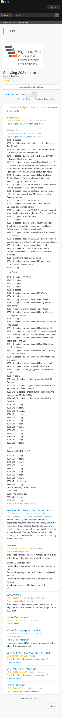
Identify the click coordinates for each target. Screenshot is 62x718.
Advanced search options (31, 86)
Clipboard (26, 7)
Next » (53, 705)
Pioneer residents (20, 551)
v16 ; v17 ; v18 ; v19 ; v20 (22, 669)
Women (11, 545)
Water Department (17, 617)
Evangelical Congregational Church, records (32, 516)
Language (34, 7)
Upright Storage (16, 685)
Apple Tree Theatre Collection (25, 691)
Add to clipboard (55, 117)
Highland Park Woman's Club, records (29, 123)
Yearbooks (13, 117)
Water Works (14, 595)
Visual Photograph (21, 639)
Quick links (41, 7)
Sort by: (21, 99)
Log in (53, 7)
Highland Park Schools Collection (27, 136)
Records (16, 623)
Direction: (38, 99)
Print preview (12, 94)
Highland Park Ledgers (23, 601)
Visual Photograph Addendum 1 (25, 630)
